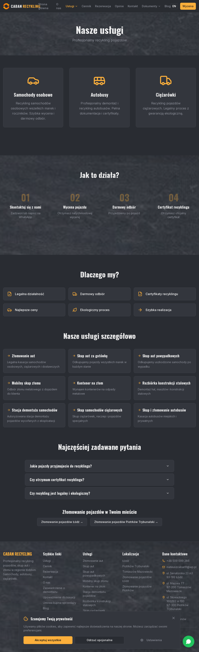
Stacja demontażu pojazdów (94, 593)
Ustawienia (154, 640)
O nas (58, 6)
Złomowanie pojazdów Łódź (137, 579)
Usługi (70, 6)
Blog (168, 6)
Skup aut (88, 566)
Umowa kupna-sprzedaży (59, 602)
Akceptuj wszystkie (48, 640)
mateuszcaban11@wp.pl (181, 567)
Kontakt (133, 6)
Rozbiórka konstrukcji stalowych (97, 603)
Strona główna (43, 6)
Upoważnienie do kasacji (59, 597)
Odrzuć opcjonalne (100, 640)
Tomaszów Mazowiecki (137, 571)
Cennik (86, 6)
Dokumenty (149, 6)
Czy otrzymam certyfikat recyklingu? (57, 479)
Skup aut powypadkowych (94, 573)
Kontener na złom (94, 586)
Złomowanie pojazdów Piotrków (137, 588)
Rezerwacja (103, 6)
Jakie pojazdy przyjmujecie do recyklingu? (61, 465)
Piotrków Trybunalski (135, 566)
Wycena (188, 6)
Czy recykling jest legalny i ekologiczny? (60, 493)
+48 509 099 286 (178, 560)
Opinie (119, 6)
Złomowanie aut (93, 560)
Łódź (125, 560)
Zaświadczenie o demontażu (54, 589)
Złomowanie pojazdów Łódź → (62, 522)
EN (174, 6)
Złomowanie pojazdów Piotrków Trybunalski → (126, 522)
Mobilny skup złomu (95, 581)
